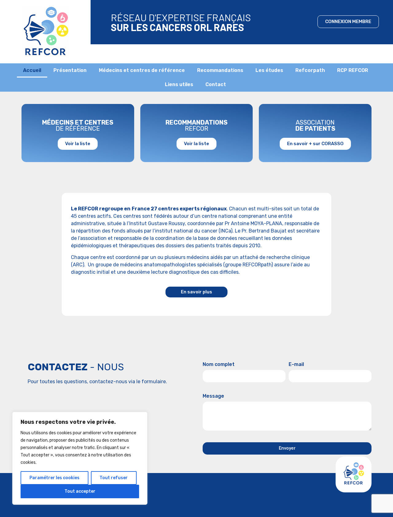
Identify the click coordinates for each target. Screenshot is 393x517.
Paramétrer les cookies (54, 477)
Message (213, 396)
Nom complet (219, 364)
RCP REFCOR (352, 70)
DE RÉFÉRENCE (77, 125)
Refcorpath (310, 70)
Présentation (70, 70)
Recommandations (220, 70)
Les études (269, 70)
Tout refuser (113, 477)
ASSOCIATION (315, 125)
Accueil (32, 70)
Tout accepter (79, 491)
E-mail (296, 364)
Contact (215, 84)
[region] (79, 458)
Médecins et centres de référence (142, 70)
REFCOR (196, 125)
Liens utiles (179, 84)
